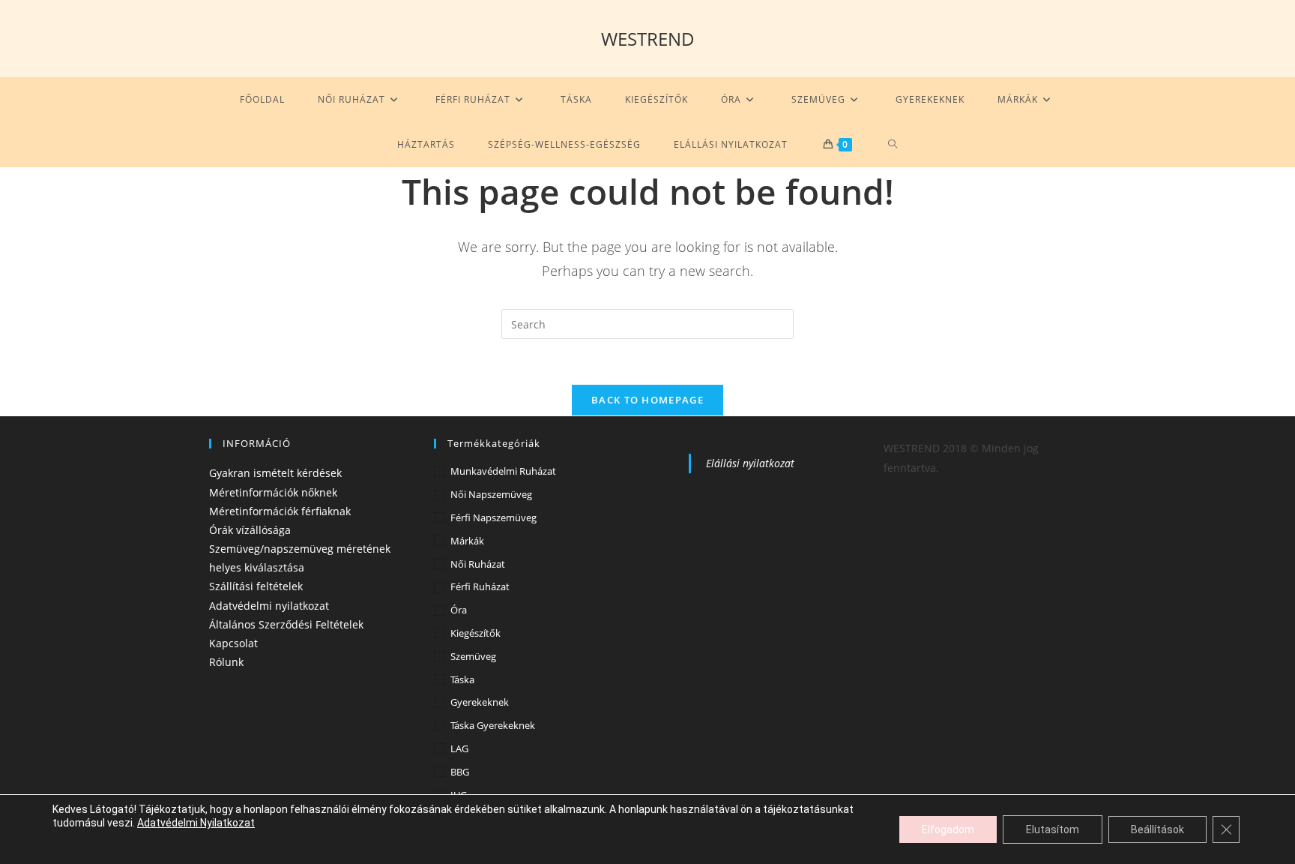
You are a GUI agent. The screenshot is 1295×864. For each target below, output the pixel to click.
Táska (462, 679)
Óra (458, 609)
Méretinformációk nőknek (273, 492)
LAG (459, 748)
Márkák (467, 541)
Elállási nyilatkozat (750, 463)
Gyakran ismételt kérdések (275, 473)
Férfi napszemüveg (493, 517)
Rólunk (226, 662)
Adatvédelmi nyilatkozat (269, 605)
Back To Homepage (647, 399)
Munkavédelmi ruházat (503, 471)
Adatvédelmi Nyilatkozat (196, 823)
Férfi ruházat (480, 586)
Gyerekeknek (479, 702)
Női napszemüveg (491, 494)
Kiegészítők (475, 633)
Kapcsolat (233, 643)
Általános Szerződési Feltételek (286, 624)
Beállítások (1157, 830)
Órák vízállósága (250, 530)
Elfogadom (948, 830)
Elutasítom (1052, 830)
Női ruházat (477, 564)
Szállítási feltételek (256, 586)
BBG (459, 771)
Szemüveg (473, 656)
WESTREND (648, 38)
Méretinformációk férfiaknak (280, 511)
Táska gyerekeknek (492, 725)
